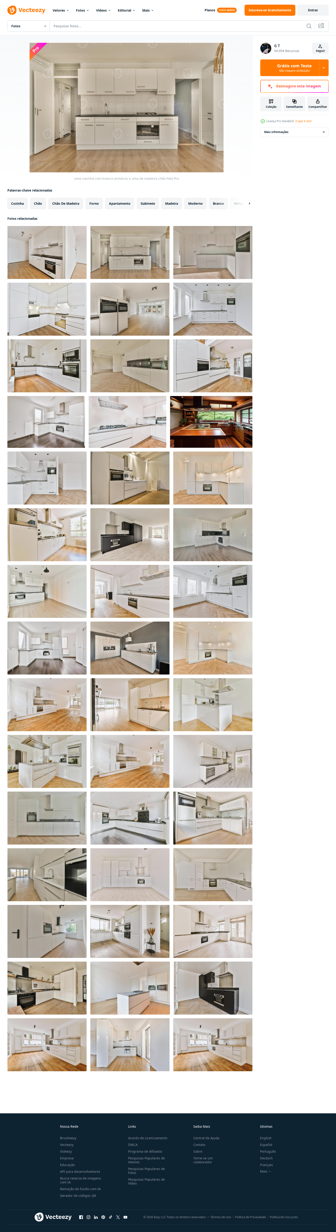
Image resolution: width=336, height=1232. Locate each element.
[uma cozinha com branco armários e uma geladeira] (212, 761)
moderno (195, 203)
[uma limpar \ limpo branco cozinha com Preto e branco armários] (130, 818)
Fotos (80, 10)
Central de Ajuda (206, 1138)
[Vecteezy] (26, 10)
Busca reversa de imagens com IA (80, 1180)
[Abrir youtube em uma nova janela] (125, 1217)
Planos (210, 10)
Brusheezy (68, 1138)
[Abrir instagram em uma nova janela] (88, 1217)
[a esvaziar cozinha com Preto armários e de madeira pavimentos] (130, 534)
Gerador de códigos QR (78, 1195)
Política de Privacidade (250, 1217)
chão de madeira (65, 203)
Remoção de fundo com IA (80, 1189)
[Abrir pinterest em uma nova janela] (103, 1217)
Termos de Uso (221, 1217)
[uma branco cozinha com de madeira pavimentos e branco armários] (212, 309)
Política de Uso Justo (284, 1217)
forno (94, 203)
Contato (199, 1144)
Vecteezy (66, 1144)
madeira (171, 203)
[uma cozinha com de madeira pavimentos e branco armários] (47, 1044)
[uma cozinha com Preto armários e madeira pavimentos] (213, 988)
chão (38, 203)
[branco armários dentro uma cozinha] (212, 252)
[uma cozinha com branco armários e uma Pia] (47, 252)
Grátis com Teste (294, 68)
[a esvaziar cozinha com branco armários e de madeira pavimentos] (46, 422)
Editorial (124, 10)
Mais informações (276, 132)
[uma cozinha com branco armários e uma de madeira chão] (130, 252)
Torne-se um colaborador (203, 1160)
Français (266, 1165)
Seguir (320, 51)
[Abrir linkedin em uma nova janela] (96, 1217)
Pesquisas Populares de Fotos (146, 1171)
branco (218, 203)
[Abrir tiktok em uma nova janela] (110, 1217)
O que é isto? (303, 121)
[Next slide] (245, 203)
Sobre (197, 1151)
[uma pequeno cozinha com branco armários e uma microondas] (47, 309)
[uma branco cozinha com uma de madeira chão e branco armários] (212, 704)
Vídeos (101, 10)
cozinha (17, 203)
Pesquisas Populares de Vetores (146, 1160)
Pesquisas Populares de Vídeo (146, 1181)
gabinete (148, 203)
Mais (146, 10)
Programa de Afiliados (145, 1151)
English (266, 1138)
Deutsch (266, 1158)
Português (268, 1151)
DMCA (133, 1144)
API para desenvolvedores (80, 1171)
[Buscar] (309, 26)
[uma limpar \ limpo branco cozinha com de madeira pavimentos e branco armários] (127, 422)
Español (266, 1144)
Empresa (67, 1158)
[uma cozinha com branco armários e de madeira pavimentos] (130, 309)
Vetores (59, 10)
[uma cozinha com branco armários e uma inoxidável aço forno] (47, 818)
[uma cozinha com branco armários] (212, 818)
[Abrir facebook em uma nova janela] (81, 1217)
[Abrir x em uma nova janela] (118, 1217)
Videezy (66, 1151)
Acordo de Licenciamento (147, 1138)
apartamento (119, 203)
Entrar (313, 10)
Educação (67, 1165)
